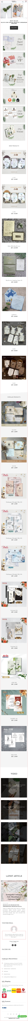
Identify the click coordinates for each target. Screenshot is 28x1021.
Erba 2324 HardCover (14, 246)
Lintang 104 (14, 610)
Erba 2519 (14, 754)
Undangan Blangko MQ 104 (14, 574)
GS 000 (14, 430)
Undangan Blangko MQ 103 (14, 538)
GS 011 (14, 466)
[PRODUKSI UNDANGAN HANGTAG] (14, 819)
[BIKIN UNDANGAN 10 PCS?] (14, 863)
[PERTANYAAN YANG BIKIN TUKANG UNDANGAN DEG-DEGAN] (14, 797)
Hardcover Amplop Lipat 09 (14, 280)
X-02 (14, 349)
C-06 (14, 212)
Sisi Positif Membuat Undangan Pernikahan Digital (12, 905)
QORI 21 (14, 314)
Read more (14, 27)
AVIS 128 (14, 682)
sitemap (17, 1018)
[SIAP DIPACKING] (14, 841)
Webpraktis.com (12, 1018)
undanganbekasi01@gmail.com (10, 976)
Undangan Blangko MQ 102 (14, 502)
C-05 (14, 177)
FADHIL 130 (14, 718)
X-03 (14, 383)
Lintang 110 (14, 646)
